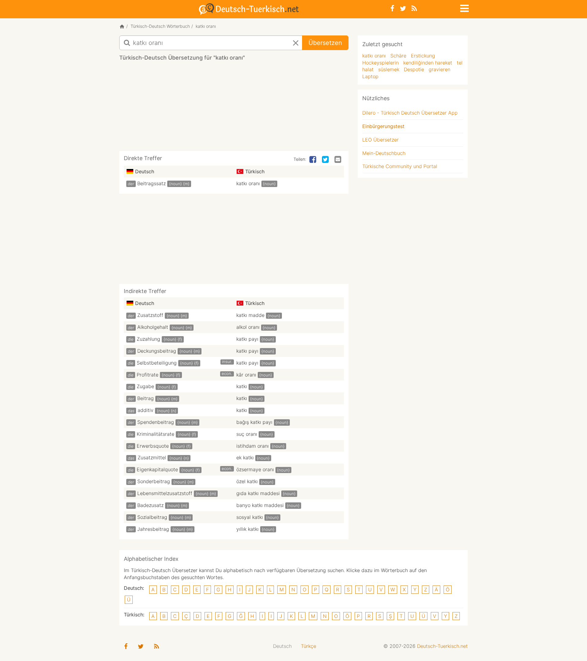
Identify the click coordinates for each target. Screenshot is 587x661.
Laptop (370, 76)
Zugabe (145, 386)
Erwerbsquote (153, 446)
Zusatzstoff (150, 315)
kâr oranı (246, 375)
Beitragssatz (151, 183)
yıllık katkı (247, 529)
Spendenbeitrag (155, 422)
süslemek (388, 69)
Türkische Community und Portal (399, 166)
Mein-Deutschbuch (383, 153)
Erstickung (423, 56)
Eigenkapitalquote (157, 469)
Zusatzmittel (152, 457)
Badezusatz (150, 505)
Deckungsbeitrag (156, 351)
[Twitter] (403, 8)
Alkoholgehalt (152, 327)
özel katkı (247, 481)
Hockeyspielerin (380, 63)
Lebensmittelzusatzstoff (164, 493)
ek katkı (245, 457)
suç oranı (246, 434)
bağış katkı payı (254, 422)
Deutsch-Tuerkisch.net (442, 646)
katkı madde (250, 315)
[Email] (338, 160)
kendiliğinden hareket (427, 63)
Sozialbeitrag (152, 517)
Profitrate (147, 375)
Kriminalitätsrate (155, 434)
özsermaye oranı (255, 469)
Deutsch (282, 646)
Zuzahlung (148, 339)
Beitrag (145, 398)
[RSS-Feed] (414, 8)
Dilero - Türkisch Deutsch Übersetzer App (410, 113)
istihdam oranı (252, 446)
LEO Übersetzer (380, 140)
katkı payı (247, 339)
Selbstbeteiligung (157, 363)
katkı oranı (248, 183)
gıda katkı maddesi (258, 493)
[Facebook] (392, 8)
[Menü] (464, 7)
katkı (241, 386)
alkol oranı (248, 327)
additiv (145, 410)
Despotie (414, 69)
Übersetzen (325, 42)
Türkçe (308, 646)
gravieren (439, 69)
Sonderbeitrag (153, 481)
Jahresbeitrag (153, 529)
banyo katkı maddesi (260, 505)
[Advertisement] (234, 108)
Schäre (398, 56)
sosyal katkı (249, 517)
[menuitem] (282, 646)
